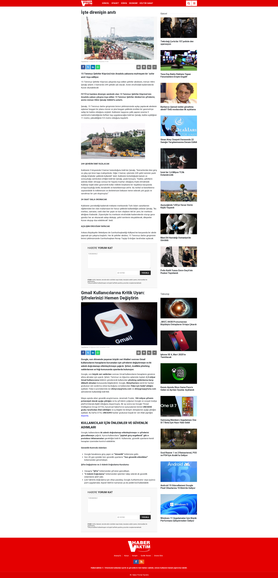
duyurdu (84, 415)
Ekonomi (133, 3)
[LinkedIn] (93, 67)
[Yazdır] (138, 67)
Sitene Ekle (158, 556)
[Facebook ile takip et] (136, 562)
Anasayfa (117, 556)
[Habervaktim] (86, 3)
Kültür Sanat (146, 3)
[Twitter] (88, 67)
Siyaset (115, 3)
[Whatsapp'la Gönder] (98, 67)
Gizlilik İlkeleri (146, 556)
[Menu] (194, 3)
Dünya (124, 3)
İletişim (135, 556)
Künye (126, 556)
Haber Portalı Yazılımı (140, 575)
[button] (144, 67)
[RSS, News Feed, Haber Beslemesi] (141, 562)
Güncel (105, 3)
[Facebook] (83, 67)
